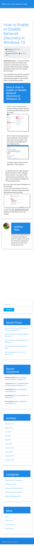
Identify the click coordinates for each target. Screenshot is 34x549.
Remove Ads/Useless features (14, 488)
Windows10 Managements (13, 496)
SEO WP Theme (6, 542)
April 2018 (8, 440)
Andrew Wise (18, 228)
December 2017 (10, 456)
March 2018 (8, 444)
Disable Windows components (14, 480)
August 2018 (9, 428)
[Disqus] (17, 274)
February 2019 (9, 424)
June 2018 (8, 432)
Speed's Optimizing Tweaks (13, 492)
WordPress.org (9, 528)
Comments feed (10, 524)
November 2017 (10, 460)
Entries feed (8, 520)
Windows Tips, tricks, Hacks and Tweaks (14, 4)
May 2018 (8, 436)
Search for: (8, 304)
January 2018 (9, 452)
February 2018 (9, 448)
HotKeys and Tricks (10, 484)
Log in (6, 516)
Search (9, 310)
